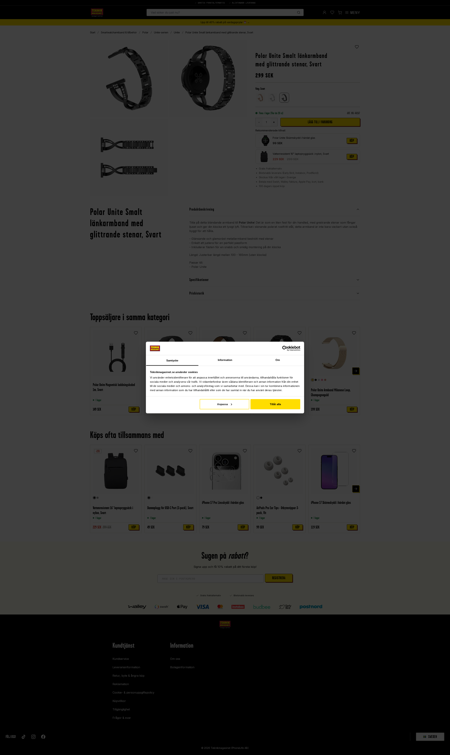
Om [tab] (277, 359)
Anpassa (222, 404)
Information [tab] (225, 359)
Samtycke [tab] (172, 360)
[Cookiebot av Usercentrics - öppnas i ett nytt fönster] (284, 348)
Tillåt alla (275, 404)
